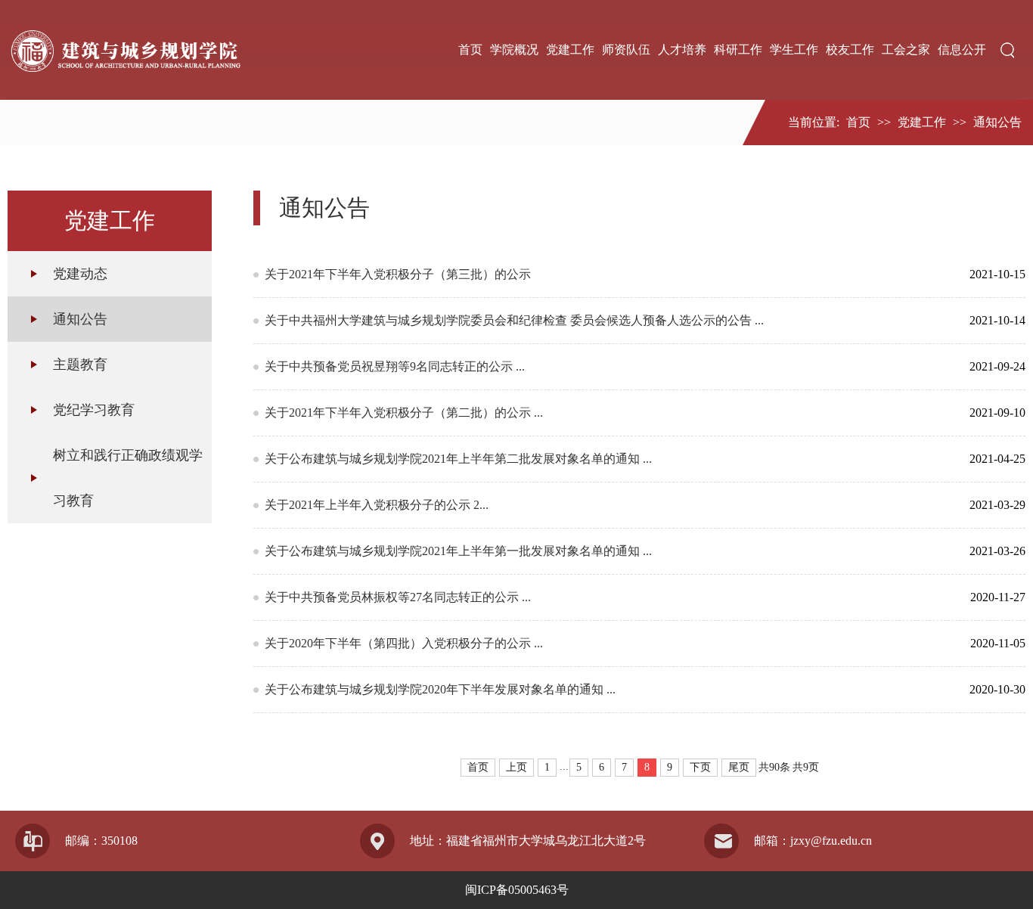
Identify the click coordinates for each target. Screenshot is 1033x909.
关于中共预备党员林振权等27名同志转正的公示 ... (607, 597)
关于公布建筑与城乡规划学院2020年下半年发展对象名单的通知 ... (607, 689)
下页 (700, 767)
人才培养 (682, 49)
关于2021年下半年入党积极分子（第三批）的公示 (607, 274)
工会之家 (906, 49)
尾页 (738, 767)
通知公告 (997, 122)
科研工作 (738, 49)
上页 (516, 767)
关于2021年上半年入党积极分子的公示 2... (607, 504)
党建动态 (80, 273)
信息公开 (962, 49)
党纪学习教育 (94, 409)
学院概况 (514, 49)
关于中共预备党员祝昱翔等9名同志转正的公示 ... (607, 366)
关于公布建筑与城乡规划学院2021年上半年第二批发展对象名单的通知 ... (607, 458)
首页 (470, 49)
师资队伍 (626, 49)
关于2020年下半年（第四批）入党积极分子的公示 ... (607, 643)
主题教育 (80, 364)
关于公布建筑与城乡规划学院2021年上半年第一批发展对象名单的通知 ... (607, 550)
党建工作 (570, 49)
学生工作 (794, 49)
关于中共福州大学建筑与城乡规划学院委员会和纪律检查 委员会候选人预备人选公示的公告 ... (607, 320)
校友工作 (850, 49)
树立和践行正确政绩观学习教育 (128, 478)
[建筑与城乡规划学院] (124, 50)
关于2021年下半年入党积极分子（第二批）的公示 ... (607, 412)
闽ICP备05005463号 (517, 889)
